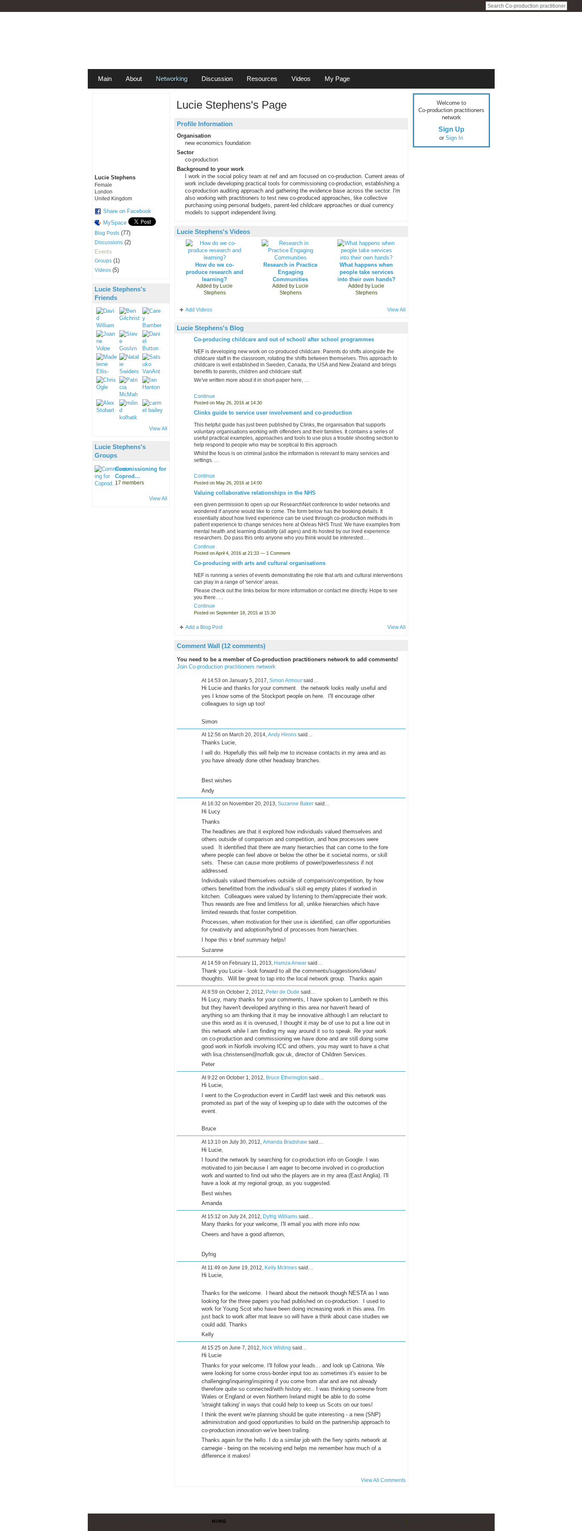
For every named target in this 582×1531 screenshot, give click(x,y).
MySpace (115, 222)
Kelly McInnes (281, 1268)
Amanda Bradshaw (285, 1142)
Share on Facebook (127, 211)
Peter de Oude (283, 992)
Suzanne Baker (296, 804)
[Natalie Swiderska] (129, 363)
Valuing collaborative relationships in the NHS (255, 493)
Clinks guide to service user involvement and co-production (273, 412)
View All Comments (383, 1480)
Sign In (473, 6)
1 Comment (278, 553)
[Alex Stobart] (106, 409)
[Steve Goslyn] (129, 340)
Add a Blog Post (203, 627)
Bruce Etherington (287, 1078)
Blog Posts (107, 233)
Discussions (109, 242)
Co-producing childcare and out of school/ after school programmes (284, 339)
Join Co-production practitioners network (226, 666)
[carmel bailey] (152, 409)
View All (158, 429)
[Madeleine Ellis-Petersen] (106, 363)
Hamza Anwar (290, 963)
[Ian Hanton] (152, 386)
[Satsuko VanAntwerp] (152, 363)
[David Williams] (106, 317)
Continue (204, 396)
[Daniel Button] (152, 340)
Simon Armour (285, 680)
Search (573, 5)
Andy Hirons (282, 735)
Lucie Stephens (218, 289)
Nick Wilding (276, 1348)
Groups (103, 261)
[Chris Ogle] (106, 386)
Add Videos (198, 310)
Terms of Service (471, 1521)
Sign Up (451, 6)
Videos (103, 270)
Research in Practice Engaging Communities (290, 272)
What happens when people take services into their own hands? (366, 272)
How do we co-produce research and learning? (214, 272)
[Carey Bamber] (152, 317)
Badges (394, 1521)
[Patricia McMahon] (129, 386)
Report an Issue (427, 1521)
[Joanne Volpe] (106, 340)
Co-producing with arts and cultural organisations (260, 563)
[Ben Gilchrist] (129, 317)
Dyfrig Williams (280, 1217)
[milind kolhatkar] (129, 409)
